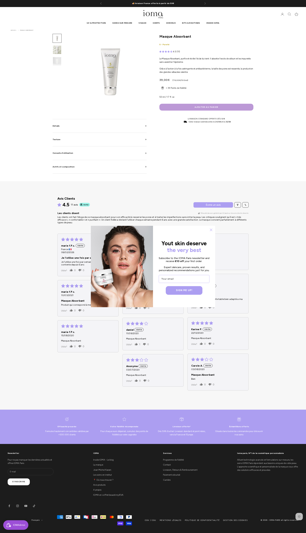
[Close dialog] (211, 230)
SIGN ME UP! (184, 290)
